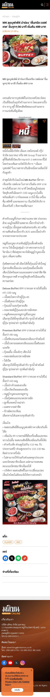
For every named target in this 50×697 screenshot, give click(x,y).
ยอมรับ (17, 690)
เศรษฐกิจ (16, 16)
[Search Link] (42, 5)
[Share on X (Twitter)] (12, 558)
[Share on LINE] (18, 558)
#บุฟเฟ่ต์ (8, 542)
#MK (18, 542)
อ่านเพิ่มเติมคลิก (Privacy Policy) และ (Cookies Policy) (17, 681)
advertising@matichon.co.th (19, 647)
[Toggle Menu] (46, 5)
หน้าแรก (6, 16)
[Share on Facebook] (5, 558)
